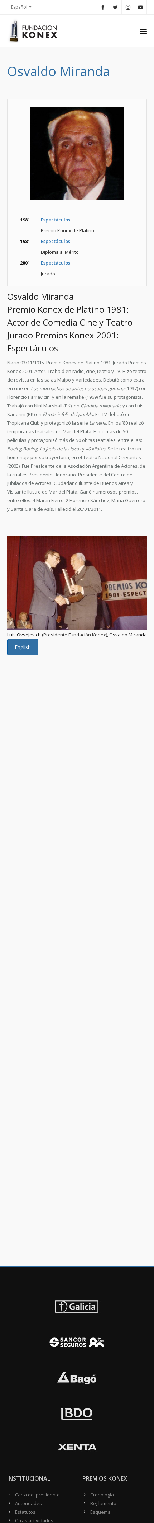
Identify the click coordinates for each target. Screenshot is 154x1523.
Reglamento (103, 1503)
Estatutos (25, 1512)
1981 (25, 219)
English (23, 647)
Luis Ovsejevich (24, 634)
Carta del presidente (37, 1494)
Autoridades (28, 1503)
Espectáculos (55, 219)
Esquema (100, 1512)
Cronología (102, 1494)
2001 (25, 263)
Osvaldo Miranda (128, 634)
